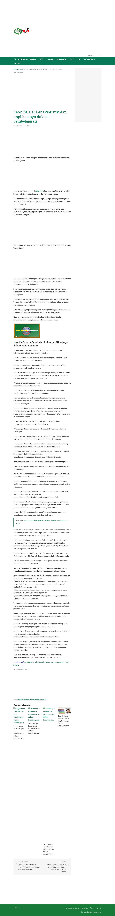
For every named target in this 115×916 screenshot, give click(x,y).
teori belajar (22, 700)
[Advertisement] (54, 12)
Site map (18, 63)
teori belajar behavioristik (36, 700)
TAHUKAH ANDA (89, 59)
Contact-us (97, 912)
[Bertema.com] (15, 59)
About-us (68, 908)
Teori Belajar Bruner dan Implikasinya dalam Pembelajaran (33, 728)
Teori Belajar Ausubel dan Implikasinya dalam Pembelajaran (48, 849)
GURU (41, 59)
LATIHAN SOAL (61, 59)
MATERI (50, 59)
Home (15, 69)
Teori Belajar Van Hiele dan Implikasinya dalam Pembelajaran (63, 721)
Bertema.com (23, 59)
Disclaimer (84, 908)
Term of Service (95, 908)
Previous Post (28, 865)
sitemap (76, 908)
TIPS (79, 59)
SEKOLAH (33, 59)
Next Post (56, 867)
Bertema (39, 191)
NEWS (72, 59)
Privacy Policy (86, 912)
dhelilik (27, 126)
